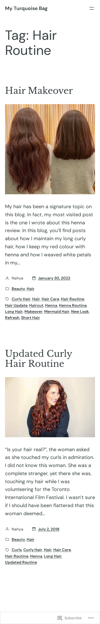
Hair (30, 288)
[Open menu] (91, 8)
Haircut (36, 305)
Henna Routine (73, 305)
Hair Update (16, 305)
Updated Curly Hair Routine (38, 359)
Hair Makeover (39, 91)
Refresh (12, 317)
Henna (51, 305)
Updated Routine (21, 562)
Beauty (18, 288)
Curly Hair (21, 298)
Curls (17, 549)
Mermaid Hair (56, 311)
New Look (80, 311)
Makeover (33, 311)
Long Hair (14, 311)
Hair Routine (72, 298)
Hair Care (50, 298)
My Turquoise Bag (26, 8)
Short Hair (30, 317)
